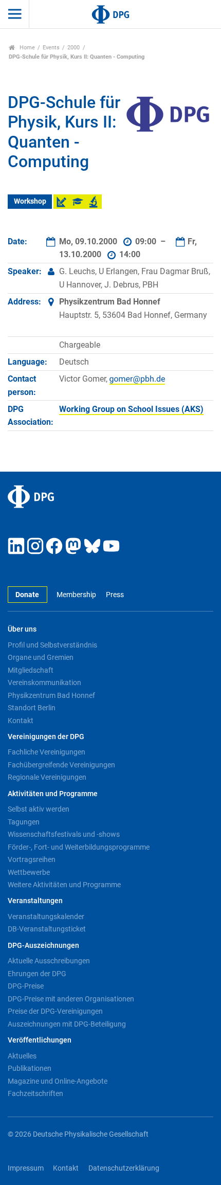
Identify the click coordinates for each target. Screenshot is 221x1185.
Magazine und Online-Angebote (57, 1081)
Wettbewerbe (29, 872)
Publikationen (29, 1068)
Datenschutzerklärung (123, 1168)
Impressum (26, 1168)
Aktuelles (22, 1056)
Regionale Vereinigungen (47, 777)
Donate (27, 594)
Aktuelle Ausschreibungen (49, 961)
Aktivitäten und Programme (53, 793)
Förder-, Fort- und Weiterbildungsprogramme (79, 847)
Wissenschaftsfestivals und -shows (64, 834)
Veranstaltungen (35, 900)
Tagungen (24, 822)
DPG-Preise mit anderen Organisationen (71, 999)
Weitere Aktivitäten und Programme (64, 885)
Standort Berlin (32, 708)
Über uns (22, 629)
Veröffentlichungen (39, 1040)
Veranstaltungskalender (46, 916)
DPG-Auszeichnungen (43, 945)
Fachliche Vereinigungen (46, 752)
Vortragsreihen (32, 859)
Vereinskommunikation (44, 682)
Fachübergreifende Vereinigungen (61, 765)
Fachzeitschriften (35, 1093)
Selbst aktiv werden (38, 809)
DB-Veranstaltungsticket (47, 929)
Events (51, 47)
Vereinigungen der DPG (46, 736)
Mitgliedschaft (30, 670)
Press (114, 594)
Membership (76, 594)
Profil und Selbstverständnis (52, 645)
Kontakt (20, 720)
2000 (73, 47)
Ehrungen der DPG (37, 973)
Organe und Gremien (40, 657)
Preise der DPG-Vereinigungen (55, 1011)
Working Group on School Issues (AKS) (131, 409)
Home (26, 47)
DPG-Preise (26, 986)
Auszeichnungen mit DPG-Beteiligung (67, 1024)
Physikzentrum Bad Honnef (51, 695)
